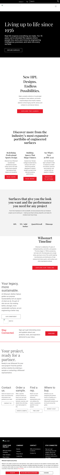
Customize (46, 472)
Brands (18, 449)
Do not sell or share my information (29, 472)
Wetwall (39, 224)
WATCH (10, 321)
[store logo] (11, 5)
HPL (14, 224)
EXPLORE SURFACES (13, 50)
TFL (21, 224)
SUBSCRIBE (51, 333)
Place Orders (6, 457)
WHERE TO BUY (51, 409)
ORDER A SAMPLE (22, 411)
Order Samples (6, 454)
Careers (18, 451)
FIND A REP (36, 411)
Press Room (19, 454)
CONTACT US (7, 403)
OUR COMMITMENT (11, 316)
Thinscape (49, 224)
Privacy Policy (21, 468)
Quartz (33, 224)
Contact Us (33, 453)
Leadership (19, 456)
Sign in (20, 2)
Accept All (12, 472)
